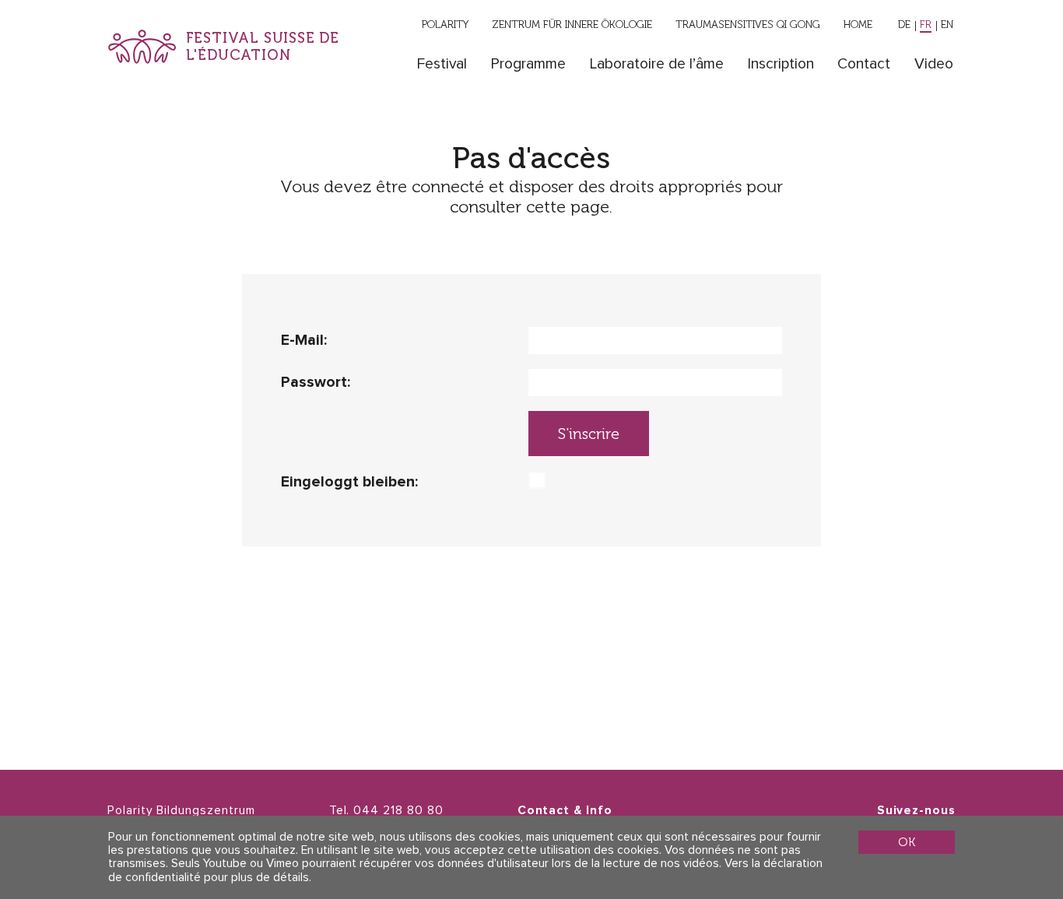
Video (933, 64)
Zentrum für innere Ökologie (572, 24)
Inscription (781, 64)
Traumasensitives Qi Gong (747, 24)
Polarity (445, 24)
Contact (863, 64)
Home (858, 24)
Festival (442, 64)
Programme (528, 64)
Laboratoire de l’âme (657, 64)
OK (906, 841)
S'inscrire (588, 434)
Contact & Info (564, 810)
